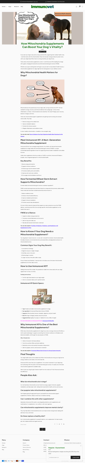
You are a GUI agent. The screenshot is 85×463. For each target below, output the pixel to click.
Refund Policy (26, 449)
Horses (3, 6)
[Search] (82, 6)
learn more (36, 1)
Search (24, 443)
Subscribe (76, 457)
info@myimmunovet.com (49, 443)
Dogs (10, 6)
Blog (22, 6)
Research (16, 6)
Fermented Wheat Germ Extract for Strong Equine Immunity (46, 350)
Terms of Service (27, 447)
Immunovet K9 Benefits (48, 320)
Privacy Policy (26, 445)
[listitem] (29, 1)
